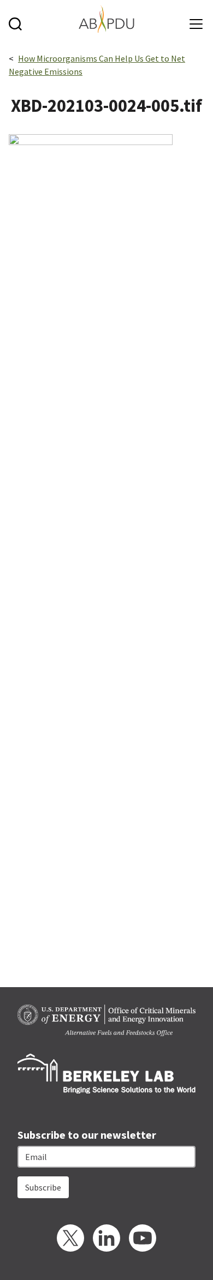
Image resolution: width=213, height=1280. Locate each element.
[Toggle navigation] (193, 19)
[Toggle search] (18, 19)
